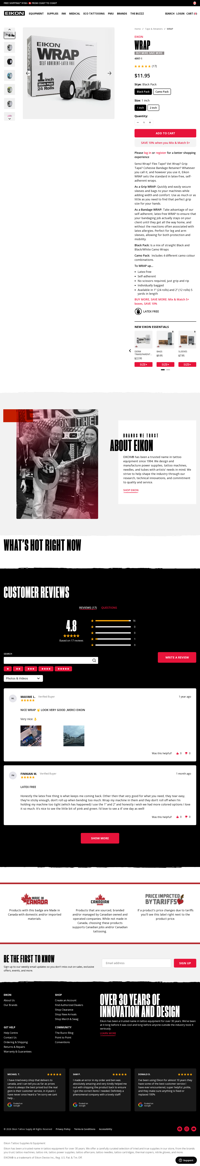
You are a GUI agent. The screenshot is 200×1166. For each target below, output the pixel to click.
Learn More (108, 1033)
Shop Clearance (64, 1009)
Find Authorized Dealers (69, 1005)
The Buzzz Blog (64, 1033)
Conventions (62, 1042)
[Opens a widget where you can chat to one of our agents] (186, 1160)
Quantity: (141, 116)
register (161, 153)
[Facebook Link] (179, 1128)
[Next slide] (9, 119)
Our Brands (10, 1005)
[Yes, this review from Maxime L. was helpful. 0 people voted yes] (177, 753)
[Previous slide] (9, 29)
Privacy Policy (63, 1129)
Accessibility (105, 1129)
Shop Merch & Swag (66, 1019)
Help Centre (11, 1033)
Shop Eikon (131, 490)
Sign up (185, 963)
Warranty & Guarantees (18, 1051)
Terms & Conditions (84, 1129)
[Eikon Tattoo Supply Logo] (14, 13)
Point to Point (63, 1037)
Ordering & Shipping (16, 1042)
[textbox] (51, 660)
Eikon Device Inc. (44, 1157)
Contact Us (10, 1037)
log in (147, 153)
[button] (9, 33)
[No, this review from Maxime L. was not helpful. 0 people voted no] (186, 753)
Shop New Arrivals (66, 1014)
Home (138, 28)
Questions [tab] (109, 608)
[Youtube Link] (193, 1128)
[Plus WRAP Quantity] (150, 122)
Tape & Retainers (154, 28)
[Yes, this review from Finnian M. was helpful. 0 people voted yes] (177, 817)
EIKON (7, 1157)
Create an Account (65, 1000)
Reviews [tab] (88, 608)
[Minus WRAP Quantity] (137, 122)
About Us (9, 1000)
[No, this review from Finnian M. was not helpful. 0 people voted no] (186, 817)
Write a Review (180, 659)
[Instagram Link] (186, 1128)
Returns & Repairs (14, 1047)
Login (180, 13)
